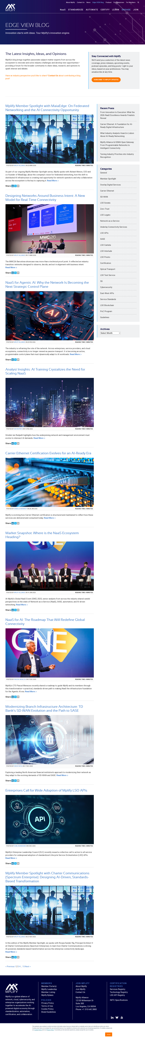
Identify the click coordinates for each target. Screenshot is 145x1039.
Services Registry (117, 989)
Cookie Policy (38, 1030)
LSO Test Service (107, 275)
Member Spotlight (108, 179)
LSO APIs (104, 233)
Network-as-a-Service (109, 221)
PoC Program (106, 311)
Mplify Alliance (19, 165)
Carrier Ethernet (107, 191)
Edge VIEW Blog (98, 2)
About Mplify (70, 2)
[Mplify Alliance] (11, 992)
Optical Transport (107, 269)
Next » (28, 966)
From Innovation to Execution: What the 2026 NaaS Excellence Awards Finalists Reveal (117, 115)
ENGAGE (126, 9)
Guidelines (104, 317)
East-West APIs (107, 293)
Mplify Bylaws (47, 995)
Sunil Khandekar (20, 846)
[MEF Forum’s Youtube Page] (121, 1018)
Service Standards (108, 299)
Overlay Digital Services (110, 185)
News (88, 2)
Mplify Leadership (49, 989)
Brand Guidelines (48, 1012)
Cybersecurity (106, 287)
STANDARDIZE (75, 9)
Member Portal (48, 986)
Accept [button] (108, 1034)
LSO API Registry (117, 995)
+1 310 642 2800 (89, 1009)
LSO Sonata (105, 203)
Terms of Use (47, 1006)
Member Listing (48, 992)
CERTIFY (105, 9)
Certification (105, 263)
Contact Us (80, 2)
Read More (52, 180)
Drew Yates (18, 766)
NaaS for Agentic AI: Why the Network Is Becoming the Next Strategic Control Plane (47, 285)
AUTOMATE (92, 9)
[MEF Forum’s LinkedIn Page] (112, 1018)
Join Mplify (80, 989)
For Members (130, 2)
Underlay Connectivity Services (113, 227)
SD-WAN (104, 197)
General (103, 173)
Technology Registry (119, 992)
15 (23, 966)
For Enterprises (118, 2)
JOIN (135, 9)
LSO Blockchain (107, 305)
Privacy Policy (50, 1030)
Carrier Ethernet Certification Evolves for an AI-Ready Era (48, 453)
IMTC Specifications (119, 1000)
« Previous (9, 966)
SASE (102, 239)
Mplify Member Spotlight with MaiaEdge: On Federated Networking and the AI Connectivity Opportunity (47, 108)
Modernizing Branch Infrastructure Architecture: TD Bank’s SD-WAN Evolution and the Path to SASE (44, 709)
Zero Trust (104, 209)
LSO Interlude (106, 251)
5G (101, 281)
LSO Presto (105, 257)
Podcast (108, 2)
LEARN (115, 9)
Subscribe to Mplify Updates (106, 80)
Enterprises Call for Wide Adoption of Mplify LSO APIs (46, 790)
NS (63, 9)
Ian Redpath (18, 429)
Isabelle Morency (20, 509)
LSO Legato (105, 215)
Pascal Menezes (20, 679)
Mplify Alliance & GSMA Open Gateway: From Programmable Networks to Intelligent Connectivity (117, 145)
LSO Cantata (105, 245)
